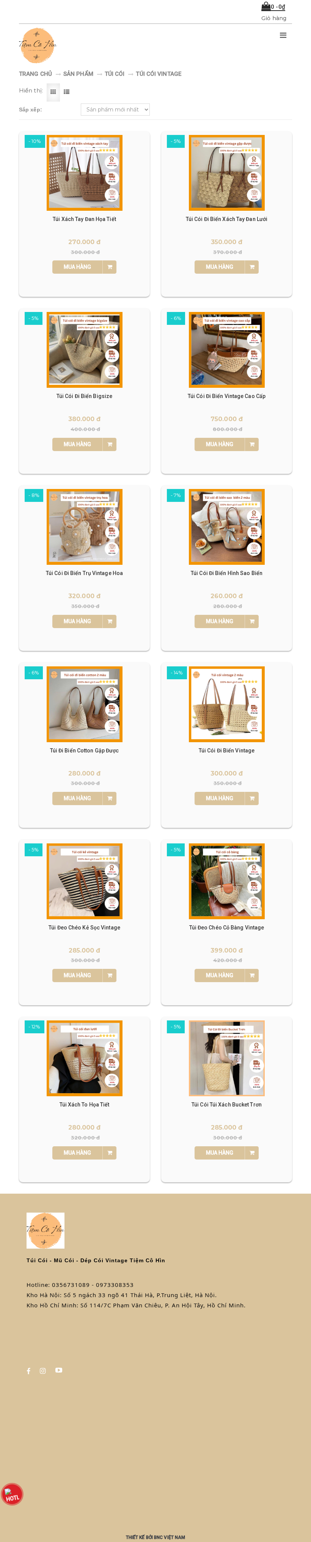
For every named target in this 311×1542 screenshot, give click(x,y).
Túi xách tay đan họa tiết (84, 219)
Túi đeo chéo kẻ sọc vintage (84, 928)
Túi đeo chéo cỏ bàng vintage (226, 928)
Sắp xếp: (30, 110)
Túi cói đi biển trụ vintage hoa (84, 573)
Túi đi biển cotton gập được (84, 750)
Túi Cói (115, 74)
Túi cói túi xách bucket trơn (227, 1105)
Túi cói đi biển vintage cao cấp (226, 396)
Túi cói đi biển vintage (226, 750)
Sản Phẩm (78, 74)
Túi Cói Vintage (158, 74)
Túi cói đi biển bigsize (84, 396)
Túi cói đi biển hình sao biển (226, 573)
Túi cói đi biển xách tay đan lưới (226, 219)
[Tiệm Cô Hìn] (107, 46)
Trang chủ (35, 74)
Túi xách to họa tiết (85, 1105)
